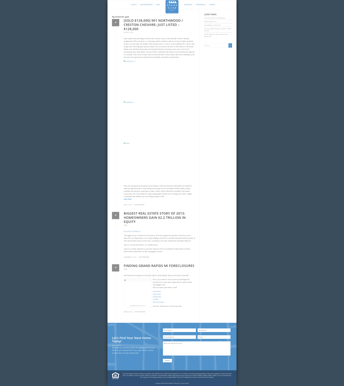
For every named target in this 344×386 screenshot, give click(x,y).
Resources (188, 5)
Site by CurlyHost (185, 383)
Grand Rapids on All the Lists (212, 25)
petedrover (140, 205)
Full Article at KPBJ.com (132, 231)
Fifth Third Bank (158, 302)
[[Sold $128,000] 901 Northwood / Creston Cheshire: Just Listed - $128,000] (115, 22)
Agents (134, 5)
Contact (212, 5)
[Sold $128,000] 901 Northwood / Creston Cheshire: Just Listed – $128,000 (153, 24)
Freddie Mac (157, 297)
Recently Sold (128, 32)
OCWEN (155, 299)
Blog (158, 5)
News (125, 225)
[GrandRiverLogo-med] (172, 6)
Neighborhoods (146, 5)
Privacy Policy (176, 383)
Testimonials (200, 5)
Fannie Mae (157, 294)
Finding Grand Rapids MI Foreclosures (159, 266)
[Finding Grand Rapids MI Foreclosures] (115, 268)
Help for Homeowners (210, 21)
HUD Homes (157, 291)
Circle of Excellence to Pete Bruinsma (214, 18)
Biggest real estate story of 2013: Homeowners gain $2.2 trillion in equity (155, 217)
